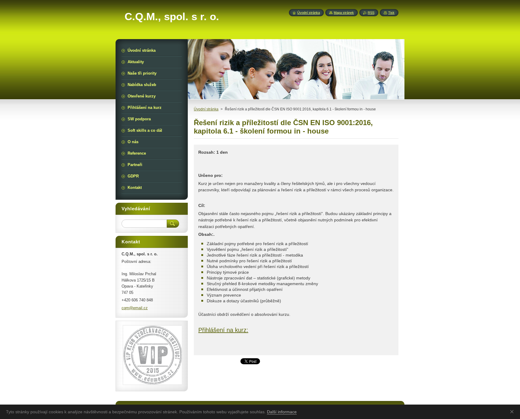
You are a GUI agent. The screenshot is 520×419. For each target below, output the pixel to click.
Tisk (391, 12)
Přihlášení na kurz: (223, 330)
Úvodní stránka (206, 109)
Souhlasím (513, 411)
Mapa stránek (344, 12)
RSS (371, 12)
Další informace (282, 411)
